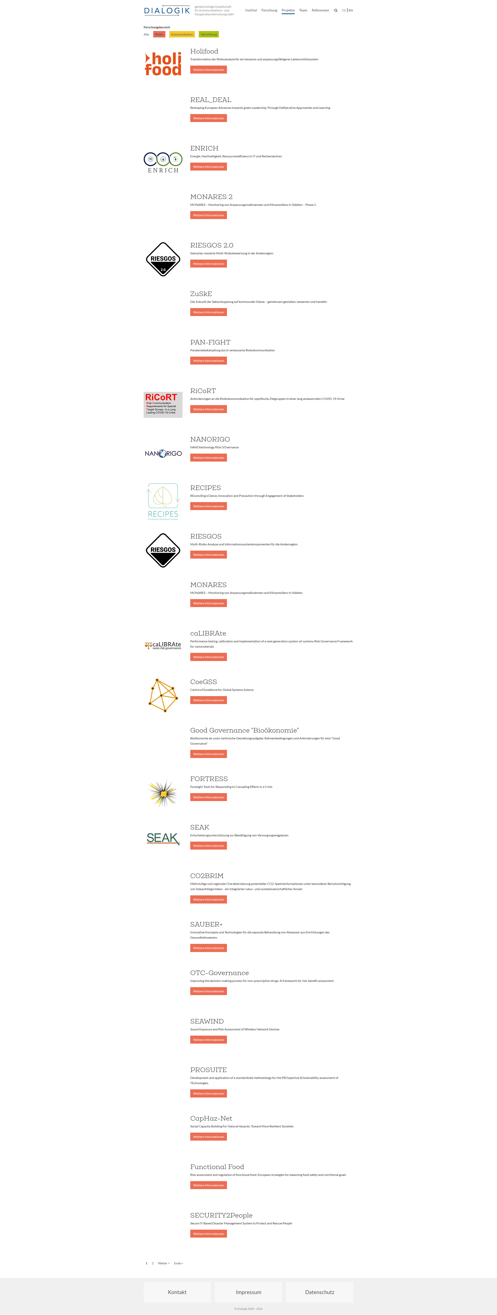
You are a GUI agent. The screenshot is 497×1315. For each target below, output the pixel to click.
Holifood (204, 51)
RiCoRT (203, 391)
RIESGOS (206, 536)
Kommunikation (182, 34)
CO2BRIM (207, 876)
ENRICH (204, 148)
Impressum (248, 1292)
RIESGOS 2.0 (212, 245)
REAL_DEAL (210, 100)
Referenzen (320, 10)
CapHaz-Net (211, 1118)
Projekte (288, 10)
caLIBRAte (208, 633)
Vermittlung (209, 34)
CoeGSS (203, 682)
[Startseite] (168, 11)
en (351, 10)
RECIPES (205, 488)
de (344, 10)
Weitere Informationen (208, 69)
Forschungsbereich (157, 27)
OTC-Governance (219, 973)
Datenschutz (319, 1292)
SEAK (199, 827)
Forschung (269, 10)
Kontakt (177, 1292)
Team (303, 10)
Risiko (159, 34)
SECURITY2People (221, 1215)
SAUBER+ (206, 924)
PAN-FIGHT (210, 342)
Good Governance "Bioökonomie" (244, 730)
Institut (251, 10)
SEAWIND (207, 1021)
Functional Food (217, 1167)
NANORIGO (210, 439)
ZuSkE (201, 294)
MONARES (208, 585)
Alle (146, 34)
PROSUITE (208, 1070)
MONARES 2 (211, 197)
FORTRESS (209, 779)
